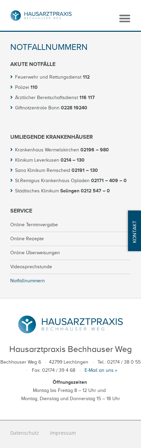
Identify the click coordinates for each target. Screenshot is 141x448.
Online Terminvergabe (34, 224)
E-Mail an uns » (101, 370)
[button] (125, 18)
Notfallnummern (27, 280)
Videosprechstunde (31, 266)
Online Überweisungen (35, 252)
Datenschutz (24, 433)
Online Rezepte (27, 238)
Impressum (63, 433)
